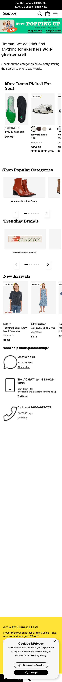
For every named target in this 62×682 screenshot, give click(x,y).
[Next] (46, 213)
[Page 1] (25, 213)
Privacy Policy (38, 655)
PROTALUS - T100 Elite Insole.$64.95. (16, 115)
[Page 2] (28, 213)
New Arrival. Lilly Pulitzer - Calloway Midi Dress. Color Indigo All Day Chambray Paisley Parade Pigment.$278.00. (43, 309)
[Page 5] (35, 213)
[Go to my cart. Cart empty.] (47, 13)
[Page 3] (31, 213)
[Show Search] (39, 13)
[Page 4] (33, 213)
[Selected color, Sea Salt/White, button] (33, 129)
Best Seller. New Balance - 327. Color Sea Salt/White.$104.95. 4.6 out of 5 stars (43, 123)
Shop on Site (35, 30)
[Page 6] (38, 213)
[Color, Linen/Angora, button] (44, 129)
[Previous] (15, 213)
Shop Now (41, 6)
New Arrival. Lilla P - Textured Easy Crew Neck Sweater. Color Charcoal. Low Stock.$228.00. (15, 311)
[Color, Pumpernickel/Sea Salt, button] (39, 129)
